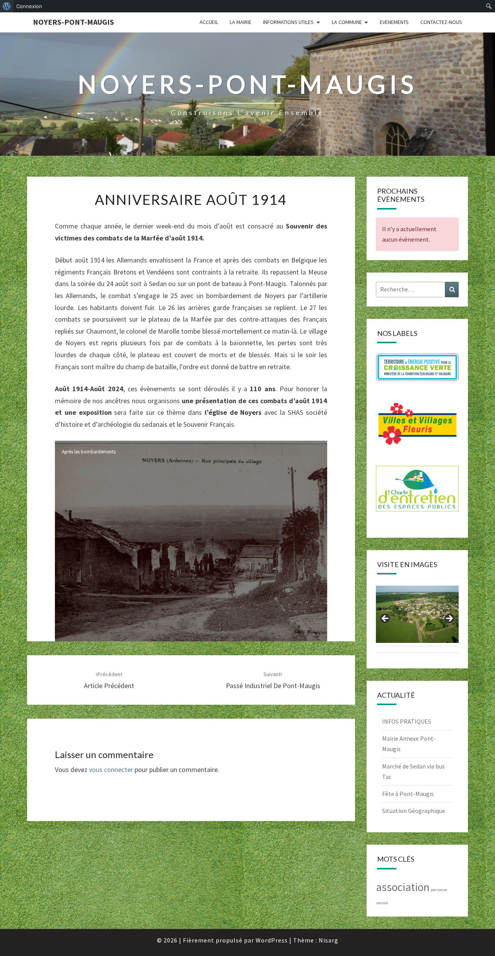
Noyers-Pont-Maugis (73, 22)
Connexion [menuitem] (29, 6)
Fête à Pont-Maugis (408, 794)
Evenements (394, 22)
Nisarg (328, 940)
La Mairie (240, 22)
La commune (347, 22)
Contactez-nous (441, 22)
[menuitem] (7, 6)
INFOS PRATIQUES (406, 721)
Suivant (449, 619)
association (403, 887)
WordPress (272, 940)
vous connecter (111, 769)
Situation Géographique (413, 811)
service (382, 902)
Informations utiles (288, 22)
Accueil (209, 22)
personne (439, 889)
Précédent (385, 619)
